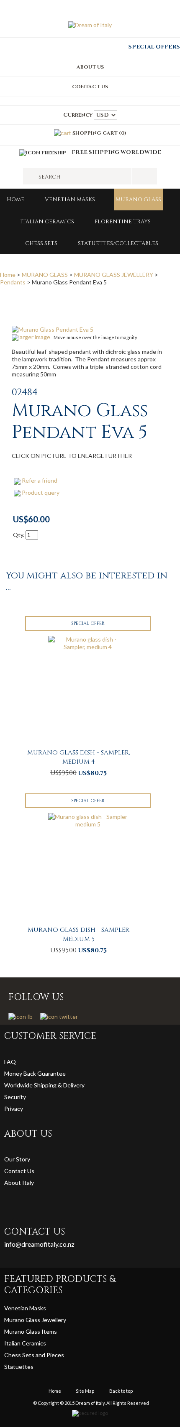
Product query (40, 492)
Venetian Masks (70, 199)
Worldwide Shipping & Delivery (44, 1085)
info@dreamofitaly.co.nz (39, 1244)
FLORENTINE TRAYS (123, 221)
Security (15, 1096)
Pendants (13, 282)
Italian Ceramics (47, 221)
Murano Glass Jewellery (35, 1319)
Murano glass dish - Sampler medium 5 (78, 935)
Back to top (121, 1391)
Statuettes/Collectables (118, 243)
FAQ (10, 1061)
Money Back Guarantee (35, 1073)
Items (49, 1331)
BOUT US (92, 67)
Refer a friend (39, 480)
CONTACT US (90, 86)
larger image (34, 336)
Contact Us (19, 1170)
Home (15, 199)
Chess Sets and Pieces (34, 1354)
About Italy (19, 1182)
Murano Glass (22, 1331)
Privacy (14, 1108)
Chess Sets (41, 243)
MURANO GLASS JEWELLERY (113, 274)
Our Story (17, 1159)
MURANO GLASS (138, 199)
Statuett (15, 1366)
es (30, 1366)
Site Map (85, 1391)
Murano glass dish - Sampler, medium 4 (78, 757)
